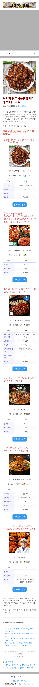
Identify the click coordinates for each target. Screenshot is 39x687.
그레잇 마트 (9, 662)
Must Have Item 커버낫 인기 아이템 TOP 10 (19, 643)
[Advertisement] (19, 30)
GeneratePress (29, 684)
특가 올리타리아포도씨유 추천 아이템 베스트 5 (20, 665)
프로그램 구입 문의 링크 (19, 681)
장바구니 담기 (19, 204)
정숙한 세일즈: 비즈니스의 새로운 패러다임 (18, 645)
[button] (34, 53)
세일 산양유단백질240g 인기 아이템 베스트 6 (20, 668)
